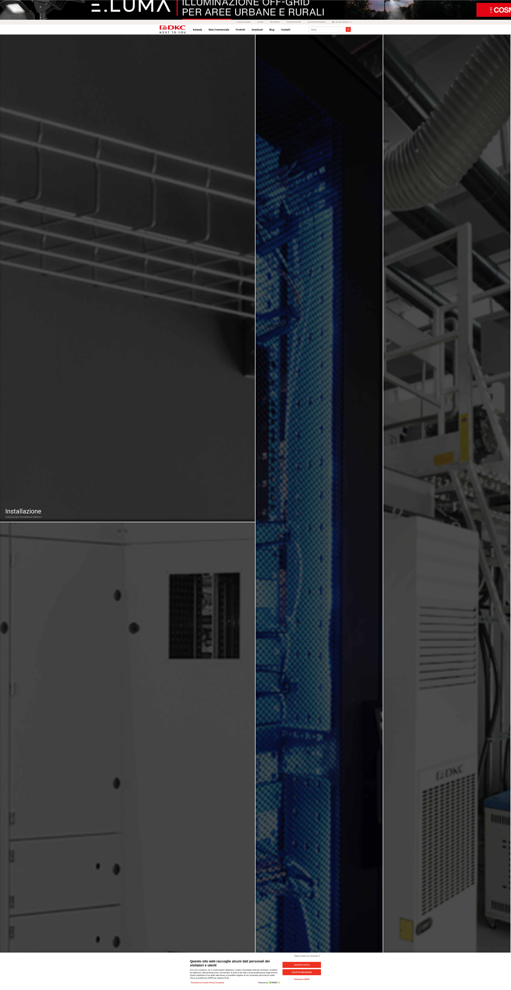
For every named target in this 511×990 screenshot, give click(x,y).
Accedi (260, 22)
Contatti (285, 29)
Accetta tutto (302, 965)
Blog (271, 29)
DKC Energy (275, 22)
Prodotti (240, 29)
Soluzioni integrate (316, 22)
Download (257, 29)
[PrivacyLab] (274, 982)
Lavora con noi (244, 22)
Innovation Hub (294, 22)
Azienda (197, 29)
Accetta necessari (302, 972)
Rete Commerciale (219, 29)
